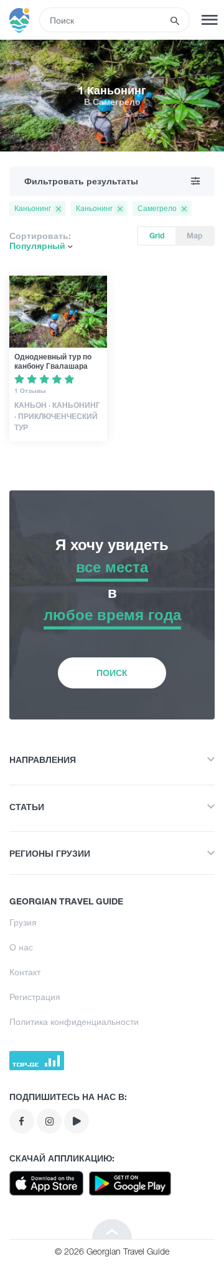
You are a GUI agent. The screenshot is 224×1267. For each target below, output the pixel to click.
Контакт (24, 972)
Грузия (23, 922)
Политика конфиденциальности (74, 1021)
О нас (21, 947)
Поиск (112, 672)
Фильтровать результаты (81, 181)
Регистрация (34, 996)
